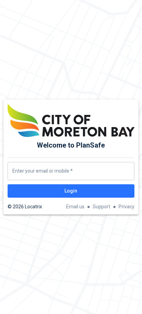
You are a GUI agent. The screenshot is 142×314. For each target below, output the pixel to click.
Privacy (126, 206)
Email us (75, 206)
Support (101, 206)
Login (70, 191)
